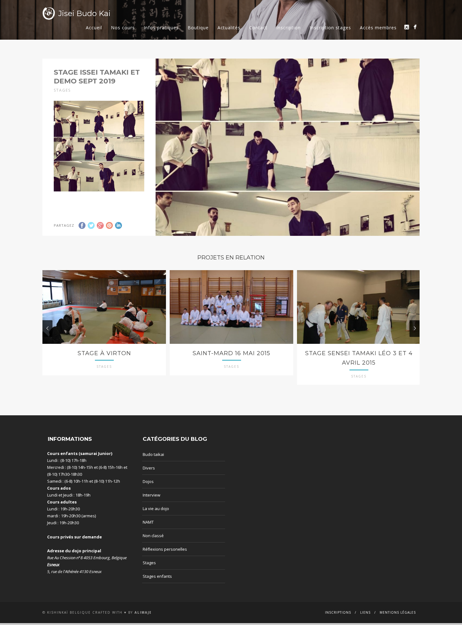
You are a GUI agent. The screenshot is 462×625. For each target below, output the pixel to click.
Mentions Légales (398, 612)
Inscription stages (330, 28)
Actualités (228, 28)
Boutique (198, 28)
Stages (149, 562)
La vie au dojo (156, 508)
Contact (258, 28)
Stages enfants (157, 576)
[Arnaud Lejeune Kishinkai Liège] (406, 27)
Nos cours (123, 28)
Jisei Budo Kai (84, 13)
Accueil (94, 28)
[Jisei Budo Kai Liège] (415, 27)
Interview (151, 495)
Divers (149, 468)
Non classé (153, 535)
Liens (365, 612)
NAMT (148, 522)
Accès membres (378, 28)
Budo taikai (153, 454)
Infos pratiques (161, 28)
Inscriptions (338, 612)
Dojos (148, 481)
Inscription (288, 28)
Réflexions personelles (165, 549)
